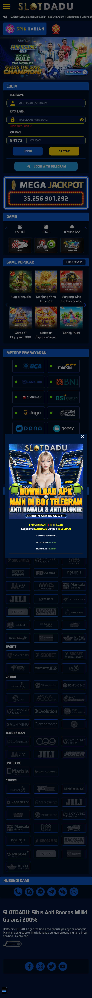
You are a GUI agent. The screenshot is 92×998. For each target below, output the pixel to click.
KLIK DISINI (52, 542)
